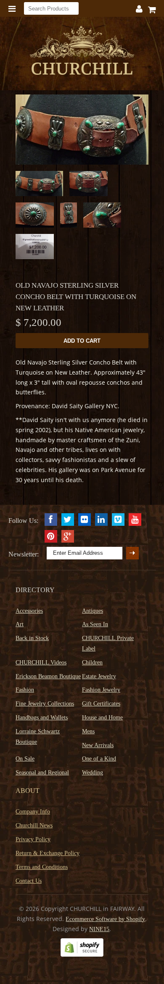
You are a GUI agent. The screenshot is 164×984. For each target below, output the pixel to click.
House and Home (102, 717)
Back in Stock (32, 638)
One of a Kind (99, 759)
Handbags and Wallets (42, 717)
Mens (88, 731)
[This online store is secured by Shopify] (82, 955)
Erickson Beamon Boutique (48, 676)
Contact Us (29, 881)
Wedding (92, 772)
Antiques (92, 611)
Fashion (25, 690)
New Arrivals (98, 745)
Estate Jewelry (99, 676)
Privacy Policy (33, 839)
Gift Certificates (101, 704)
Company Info (33, 811)
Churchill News (34, 825)
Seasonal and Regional (42, 772)
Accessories (29, 611)
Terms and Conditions (42, 867)
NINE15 (99, 929)
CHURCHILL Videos (41, 662)
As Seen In (95, 624)
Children (92, 662)
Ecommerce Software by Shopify (105, 919)
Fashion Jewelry (101, 690)
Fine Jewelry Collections (45, 704)
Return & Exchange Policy (47, 853)
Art (20, 624)
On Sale (25, 759)
